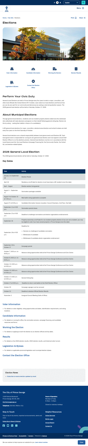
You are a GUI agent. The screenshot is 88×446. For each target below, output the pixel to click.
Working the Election (13, 327)
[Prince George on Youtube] (8, 425)
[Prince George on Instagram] (16, 425)
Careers (30, 436)
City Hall (10, 18)
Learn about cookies (41, 442)
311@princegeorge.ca (9, 402)
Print (72, 18)
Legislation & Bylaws (13, 346)
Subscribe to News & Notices (12, 421)
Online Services (50, 415)
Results (6, 336)
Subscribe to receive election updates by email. (21, 376)
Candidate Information (14, 315)
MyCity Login (49, 419)
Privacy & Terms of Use (10, 436)
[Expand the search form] (83, 2)
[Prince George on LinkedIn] (12, 425)
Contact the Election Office (16, 355)
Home (4, 18)
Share (81, 18)
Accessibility (23, 436)
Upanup (44, 436)
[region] (44, 233)
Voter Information (11, 304)
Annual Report (49, 423)
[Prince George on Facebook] (4, 425)
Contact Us (48, 426)
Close (81, 442)
